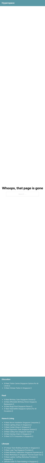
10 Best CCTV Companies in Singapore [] (18, 436)
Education (6, 379)
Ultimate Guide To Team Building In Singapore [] (21, 461)
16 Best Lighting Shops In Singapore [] (17, 425)
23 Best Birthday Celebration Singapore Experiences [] (23, 452)
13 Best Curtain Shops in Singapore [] (17, 427)
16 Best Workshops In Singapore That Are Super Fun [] (23, 455)
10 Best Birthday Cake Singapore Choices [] (19, 399)
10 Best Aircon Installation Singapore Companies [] (22, 422)
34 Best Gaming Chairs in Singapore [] (17, 434)
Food (4, 395)
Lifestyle (5, 444)
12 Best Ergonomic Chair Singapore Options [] (20, 429)
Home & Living (8, 418)
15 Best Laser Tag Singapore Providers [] (18, 450)
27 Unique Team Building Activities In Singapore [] (22, 448)
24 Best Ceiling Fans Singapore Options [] (19, 432)
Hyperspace (8, 3)
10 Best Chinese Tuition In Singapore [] (18, 388)
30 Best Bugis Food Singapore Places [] (18, 406)
